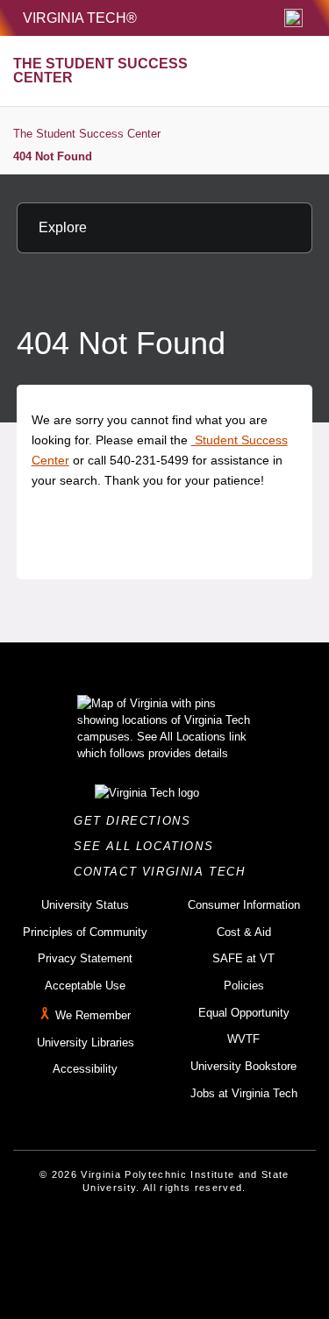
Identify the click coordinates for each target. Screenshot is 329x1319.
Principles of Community (85, 932)
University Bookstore (243, 1066)
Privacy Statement (85, 958)
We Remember (93, 1015)
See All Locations (148, 846)
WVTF (243, 1039)
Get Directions (137, 820)
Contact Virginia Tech (164, 871)
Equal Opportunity (244, 1012)
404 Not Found (52, 156)
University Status (85, 904)
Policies (244, 985)
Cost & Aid (244, 932)
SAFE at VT (243, 958)
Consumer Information (244, 904)
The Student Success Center (87, 133)
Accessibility (85, 1068)
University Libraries (85, 1042)
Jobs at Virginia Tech (243, 1093)
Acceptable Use (85, 985)
